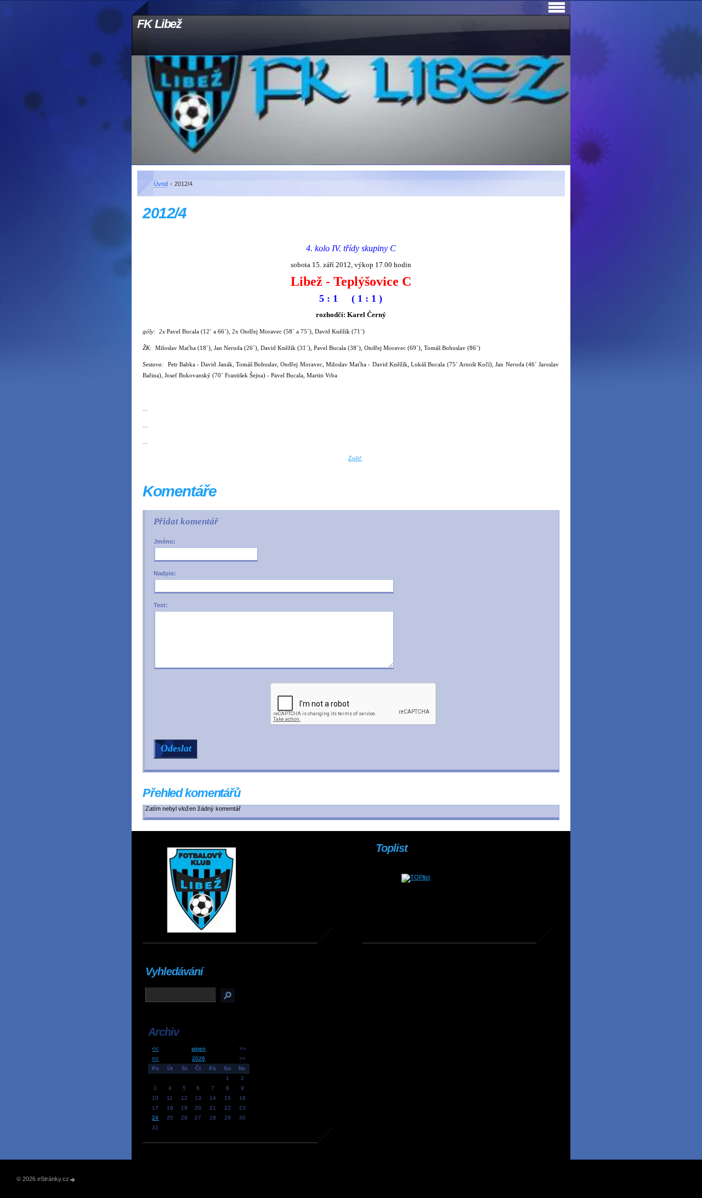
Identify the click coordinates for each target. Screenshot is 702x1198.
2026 (198, 1058)
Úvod (161, 183)
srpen (198, 1049)
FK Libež (159, 24)
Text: (161, 605)
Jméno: (165, 541)
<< (155, 1049)
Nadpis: (165, 573)
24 (155, 1118)
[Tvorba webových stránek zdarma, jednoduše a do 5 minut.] (73, 1179)
